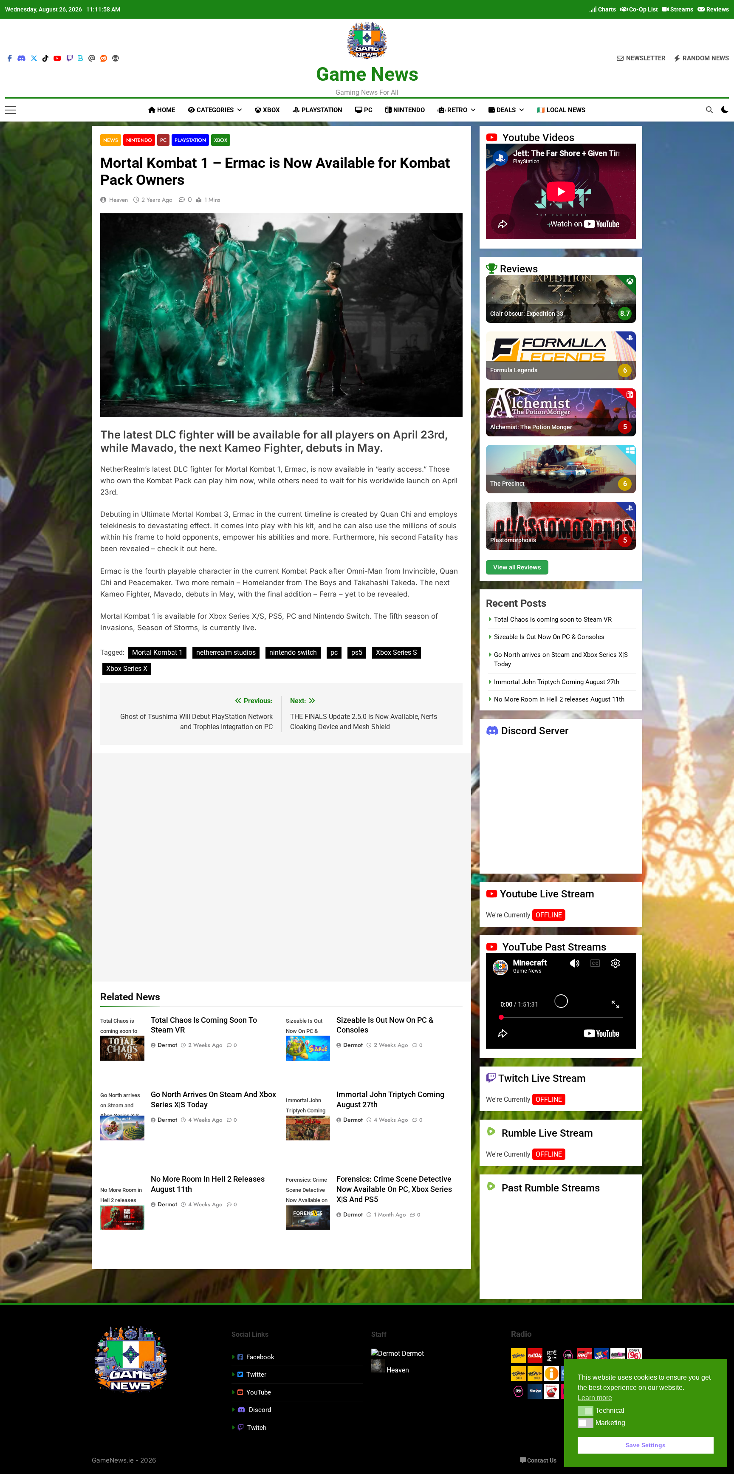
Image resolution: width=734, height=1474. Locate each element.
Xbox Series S (396, 652)
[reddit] (104, 59)
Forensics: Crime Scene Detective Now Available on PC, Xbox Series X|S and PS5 (394, 1189)
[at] (92, 59)
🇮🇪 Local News (561, 110)
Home (165, 110)
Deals (505, 110)
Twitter (256, 1374)
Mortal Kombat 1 (157, 652)
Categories (214, 110)
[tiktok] (45, 59)
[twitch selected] (70, 59)
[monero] (115, 59)
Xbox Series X (126, 669)
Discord (260, 1410)
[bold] (81, 59)
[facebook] (9, 59)
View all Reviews (517, 567)
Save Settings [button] (646, 1445)
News (110, 140)
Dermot (167, 1045)
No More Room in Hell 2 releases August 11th (559, 699)
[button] (585, 1410)
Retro (456, 110)
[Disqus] (281, 866)
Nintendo (408, 110)
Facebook (260, 1357)
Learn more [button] (595, 1397)
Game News (367, 74)
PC (367, 110)
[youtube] (57, 59)
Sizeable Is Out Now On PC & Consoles (549, 637)
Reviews (717, 9)
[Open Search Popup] (709, 109)
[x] (34, 59)
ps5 (356, 652)
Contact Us (541, 1460)
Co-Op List (643, 9)
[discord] (21, 59)
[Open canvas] (10, 110)
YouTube (258, 1392)
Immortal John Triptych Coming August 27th (556, 682)
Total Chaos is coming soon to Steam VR (553, 619)
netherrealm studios (226, 652)
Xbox (270, 110)
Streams (681, 9)
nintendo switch (293, 652)
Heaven (118, 199)
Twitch (256, 1428)
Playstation (321, 110)
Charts (606, 9)
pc (334, 652)
